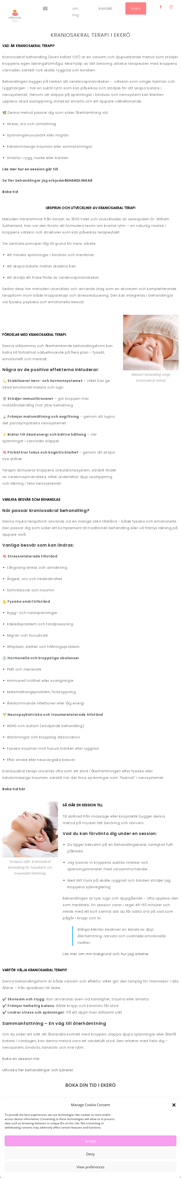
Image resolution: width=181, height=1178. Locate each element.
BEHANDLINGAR (78, 180)
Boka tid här (13, 789)
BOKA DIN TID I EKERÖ (90, 1085)
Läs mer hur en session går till (30, 169)
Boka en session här (21, 1058)
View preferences (90, 1167)
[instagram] (171, 7)
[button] (174, 1105)
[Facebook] (160, 7)
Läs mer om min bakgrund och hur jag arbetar (106, 954)
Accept (90, 1141)
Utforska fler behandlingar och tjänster (37, 1070)
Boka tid (10, 191)
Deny (90, 1154)
